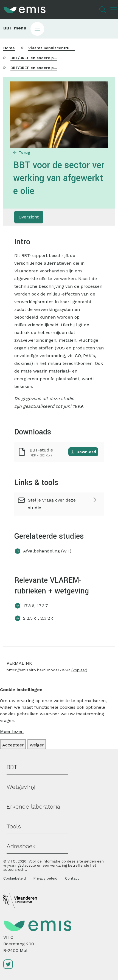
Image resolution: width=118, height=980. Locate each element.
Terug (24, 152)
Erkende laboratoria (33, 806)
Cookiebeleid (14, 878)
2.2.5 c (30, 618)
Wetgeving (21, 786)
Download (86, 452)
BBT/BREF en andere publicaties (41, 58)
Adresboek (21, 846)
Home (9, 48)
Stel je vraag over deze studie (52, 503)
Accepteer (13, 745)
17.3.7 (42, 605)
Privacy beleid (45, 878)
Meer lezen (12, 731)
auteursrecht (14, 869)
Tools (14, 826)
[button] (59, 29)
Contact (72, 878)
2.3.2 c (47, 618)
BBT (12, 766)
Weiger (37, 745)
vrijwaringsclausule (19, 865)
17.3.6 (28, 605)
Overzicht (29, 217)
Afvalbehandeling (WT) (47, 551)
